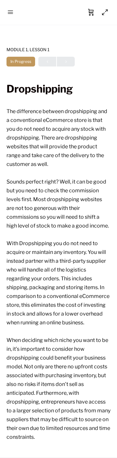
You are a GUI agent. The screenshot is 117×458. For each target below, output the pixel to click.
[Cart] (91, 12)
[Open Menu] (10, 12)
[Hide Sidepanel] (103, 12)
